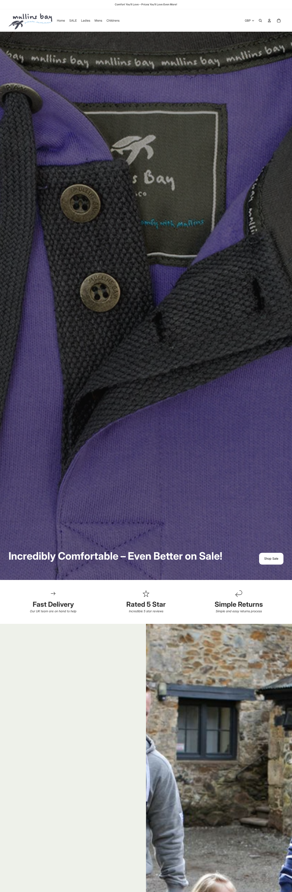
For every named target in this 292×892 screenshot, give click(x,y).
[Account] (269, 20)
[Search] (260, 20)
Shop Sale (271, 558)
